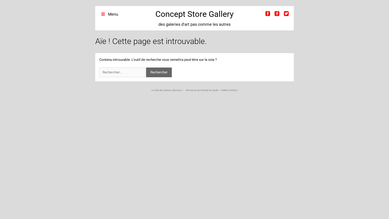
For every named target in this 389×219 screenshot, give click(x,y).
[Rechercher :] (122, 72)
